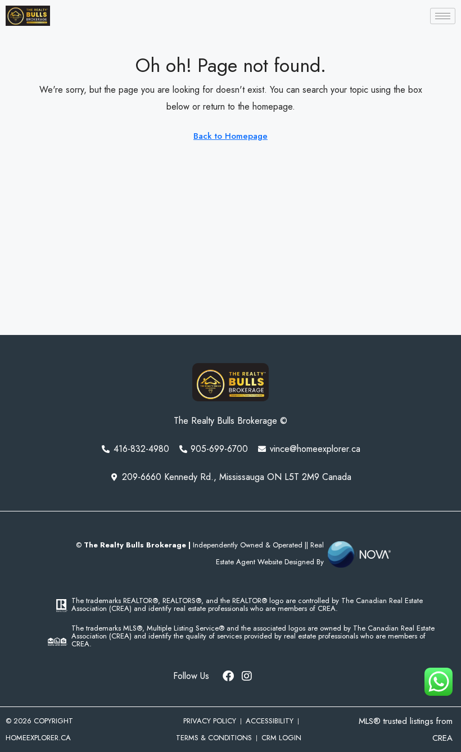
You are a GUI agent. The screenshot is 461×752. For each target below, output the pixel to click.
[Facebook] (228, 676)
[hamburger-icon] (442, 16)
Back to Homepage (230, 136)
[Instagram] (247, 676)
